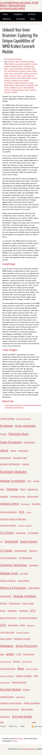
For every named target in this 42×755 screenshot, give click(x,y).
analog (10, 654)
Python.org (13, 726)
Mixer (20, 668)
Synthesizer (5, 458)
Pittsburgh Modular (7, 676)
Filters (23, 489)
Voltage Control (9, 503)
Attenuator (12, 611)
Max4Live (7, 19)
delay (22, 625)
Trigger (3, 434)
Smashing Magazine (28, 749)
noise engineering (8, 512)
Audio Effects (34, 588)
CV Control (7, 532)
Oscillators (33, 565)
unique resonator (15, 69)
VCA (21, 511)
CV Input (24, 573)
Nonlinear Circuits (22, 639)
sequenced (30, 85)
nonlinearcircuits (17, 496)
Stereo (13, 451)
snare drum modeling (22, 64)
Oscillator (36, 504)
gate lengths (18, 73)
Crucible (14, 92)
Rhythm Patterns (8, 581)
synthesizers (29, 442)
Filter (35, 676)
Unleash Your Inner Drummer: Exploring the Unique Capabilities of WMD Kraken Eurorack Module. (20, 41)
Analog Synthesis (32, 703)
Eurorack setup (5, 662)
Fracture (33, 90)
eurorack (11, 61)
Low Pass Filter (7, 632)
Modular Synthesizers (10, 464)
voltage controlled (24, 526)
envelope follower (8, 525)
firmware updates (22, 633)
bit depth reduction (20, 83)
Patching (33, 551)
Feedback (23, 611)
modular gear (5, 682)
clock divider (23, 581)
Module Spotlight (24, 676)
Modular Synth (9, 573)
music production (25, 425)
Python (15, 741)
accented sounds (17, 90)
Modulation (7, 645)
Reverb (3, 603)
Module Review (19, 682)
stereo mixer (28, 603)
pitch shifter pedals (24, 78)
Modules (4, 496)
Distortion (12, 489)
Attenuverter (32, 496)
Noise (2, 611)
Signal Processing (26, 645)
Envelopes (6, 425)
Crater (26, 90)
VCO (3, 625)
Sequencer (21, 533)
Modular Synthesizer (12, 480)
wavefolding (8, 83)
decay (11, 73)
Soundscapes (20, 551)
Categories (18, 14)
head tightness (13, 71)
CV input (34, 78)
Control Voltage (7, 419)
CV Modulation (25, 558)
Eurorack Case (20, 458)
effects (4, 450)
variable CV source (16, 87)
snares (29, 71)
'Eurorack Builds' (22, 716)
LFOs (18, 654)
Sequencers (28, 654)
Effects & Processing (13, 587)
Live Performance (8, 558)
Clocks (28, 512)
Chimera (7, 92)
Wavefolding (6, 596)
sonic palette (27, 76)
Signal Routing (7, 697)
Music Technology (8, 618)
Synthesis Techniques (14, 59)
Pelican (3, 726)
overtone (22, 71)
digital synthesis (17, 66)
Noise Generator (8, 669)
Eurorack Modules (13, 472)
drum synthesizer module (25, 61)
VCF (29, 481)
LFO (32, 610)
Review (16, 661)
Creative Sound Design (11, 703)
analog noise (28, 73)
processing (13, 625)
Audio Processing (11, 442)
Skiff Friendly (27, 709)
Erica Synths (6, 639)
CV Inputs (6, 550)
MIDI (2, 489)
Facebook (20, 19)
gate (2, 654)
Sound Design (28, 541)
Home (5, 14)
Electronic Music (19, 433)
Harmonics (23, 451)
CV (1, 542)
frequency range (15, 76)
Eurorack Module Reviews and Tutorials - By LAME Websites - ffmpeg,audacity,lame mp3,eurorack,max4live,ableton (19, 6)
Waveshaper (25, 504)
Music (32, 19)
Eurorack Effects (32, 669)
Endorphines (15, 603)
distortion (7, 80)
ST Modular (33, 533)
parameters (27, 69)
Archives (31, 14)
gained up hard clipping (20, 80)
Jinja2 (22, 726)
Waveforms (33, 489)
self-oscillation (27, 662)
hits (25, 87)
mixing (36, 481)
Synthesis (30, 625)
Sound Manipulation (23, 419)
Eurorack (11, 541)
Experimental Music (28, 618)
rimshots (7, 90)
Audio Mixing (20, 697)
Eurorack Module (10, 689)
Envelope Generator (9, 709)
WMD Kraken (9, 64)
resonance (5, 717)
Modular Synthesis (24, 596)
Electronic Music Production (13, 519)
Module (26, 690)
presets (25, 464)
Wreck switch (20, 85)
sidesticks (30, 87)
